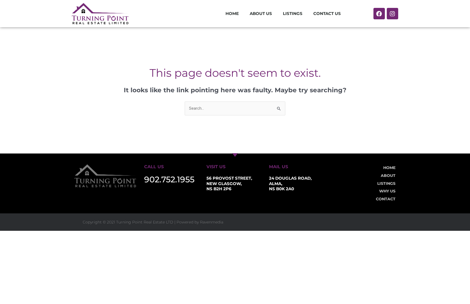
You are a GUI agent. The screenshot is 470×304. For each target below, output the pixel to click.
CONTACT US (327, 13)
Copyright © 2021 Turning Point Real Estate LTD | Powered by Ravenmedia (153, 222)
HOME (232, 13)
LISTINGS (292, 13)
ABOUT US (261, 13)
